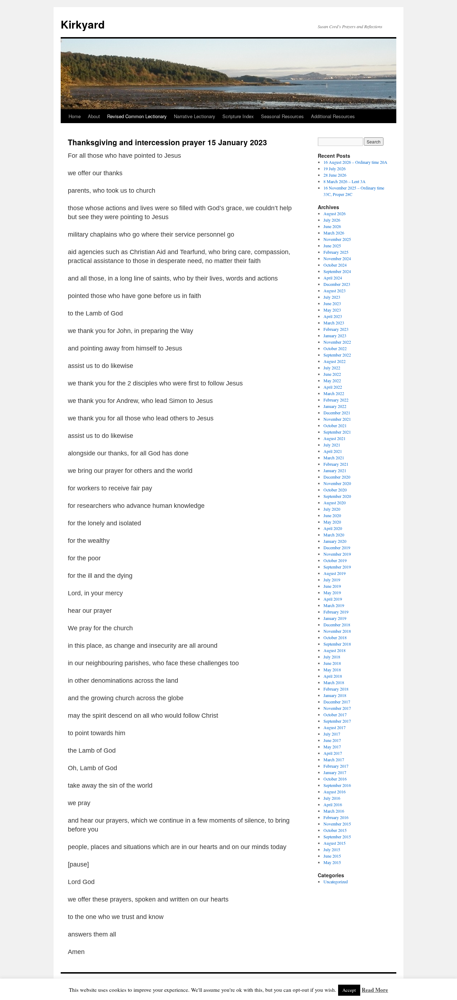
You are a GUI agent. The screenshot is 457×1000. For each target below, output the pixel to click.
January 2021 (334, 470)
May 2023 (332, 310)
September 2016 (337, 785)
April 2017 (332, 753)
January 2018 (334, 695)
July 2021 (331, 445)
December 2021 (336, 412)
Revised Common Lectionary (137, 116)
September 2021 (337, 432)
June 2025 (332, 245)
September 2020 (337, 496)
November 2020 (337, 483)
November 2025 (337, 239)
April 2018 (332, 676)
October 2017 (335, 714)
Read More (375, 989)
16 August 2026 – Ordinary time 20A (355, 162)
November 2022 (337, 342)
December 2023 (336, 284)
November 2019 (337, 554)
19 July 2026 (334, 168)
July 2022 (331, 367)
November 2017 (337, 708)
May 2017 (332, 746)
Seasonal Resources (282, 116)
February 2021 (335, 464)
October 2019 (335, 560)
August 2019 (334, 573)
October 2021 (335, 425)
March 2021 (333, 457)
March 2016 (333, 811)
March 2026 (333, 233)
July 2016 (331, 798)
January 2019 (334, 618)
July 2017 (331, 734)
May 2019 (332, 592)
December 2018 (336, 624)
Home (75, 116)
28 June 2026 (334, 175)
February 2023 (335, 329)
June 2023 (332, 303)
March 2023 (333, 322)
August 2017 (334, 727)
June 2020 (332, 515)
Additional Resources (333, 116)
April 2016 (332, 804)
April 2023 (332, 316)
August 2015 (334, 843)
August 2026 (334, 213)
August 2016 (334, 791)
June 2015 (332, 856)
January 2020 (334, 541)
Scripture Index (238, 116)
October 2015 (335, 830)
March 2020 (333, 534)
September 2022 (337, 355)
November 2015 (337, 824)
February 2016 (335, 817)
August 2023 (334, 290)
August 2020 (334, 502)
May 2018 (332, 669)
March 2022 (333, 393)
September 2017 (337, 721)
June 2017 (332, 740)
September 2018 (337, 644)
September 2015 (337, 836)
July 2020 (331, 509)
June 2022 (332, 374)
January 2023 (334, 335)
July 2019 (331, 579)
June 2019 (332, 586)
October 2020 (335, 490)
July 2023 (331, 297)
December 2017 (336, 701)
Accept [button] (349, 990)
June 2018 (332, 663)
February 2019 (335, 612)
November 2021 (337, 419)
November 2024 (337, 258)
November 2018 (337, 631)
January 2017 (334, 772)
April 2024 (332, 278)
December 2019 (336, 547)
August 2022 (334, 361)
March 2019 (333, 605)
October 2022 (335, 348)
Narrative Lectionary (194, 116)
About (94, 116)
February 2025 (335, 252)
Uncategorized (335, 881)
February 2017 (335, 766)
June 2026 (332, 226)
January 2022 (334, 406)
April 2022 (332, 387)
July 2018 (331, 657)
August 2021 (334, 438)
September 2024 (337, 271)
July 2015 (331, 849)
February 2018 (335, 689)
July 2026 (331, 220)
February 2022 (335, 400)
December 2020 (336, 477)
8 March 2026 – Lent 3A (344, 181)
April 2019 (332, 599)
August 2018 (334, 650)
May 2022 (332, 380)
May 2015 (332, 862)
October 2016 (335, 779)
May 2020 (332, 522)
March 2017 (333, 759)
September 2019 (337, 567)
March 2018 (333, 682)
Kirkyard (83, 24)
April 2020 (332, 528)
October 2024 (335, 265)
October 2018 (335, 637)
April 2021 (332, 451)
